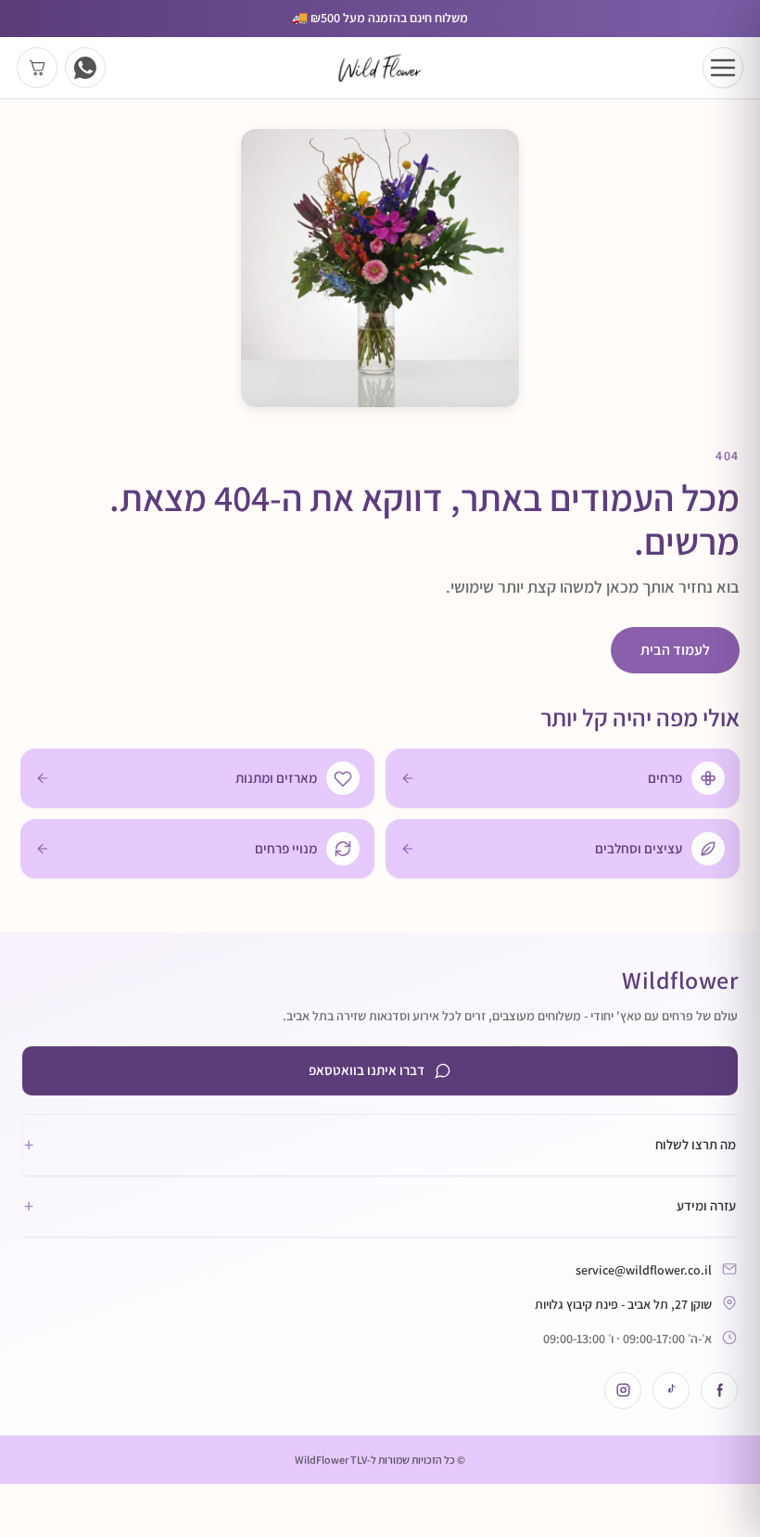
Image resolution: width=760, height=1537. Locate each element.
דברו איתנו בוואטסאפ (366, 1070)
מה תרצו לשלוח (380, 1145)
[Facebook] (719, 1390)
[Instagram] (622, 1390)
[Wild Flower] (380, 67)
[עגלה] (37, 67)
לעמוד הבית (675, 650)
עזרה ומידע (380, 1206)
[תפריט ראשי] (723, 67)
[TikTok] (671, 1390)
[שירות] (85, 67)
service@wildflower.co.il (644, 1270)
